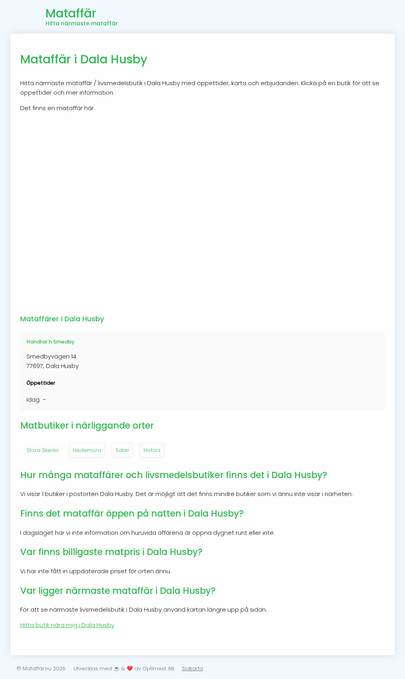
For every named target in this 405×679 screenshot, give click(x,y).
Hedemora (87, 450)
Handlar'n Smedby (50, 341)
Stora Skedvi (42, 450)
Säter (122, 450)
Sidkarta (192, 668)
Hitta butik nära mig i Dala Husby (67, 625)
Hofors (152, 450)
